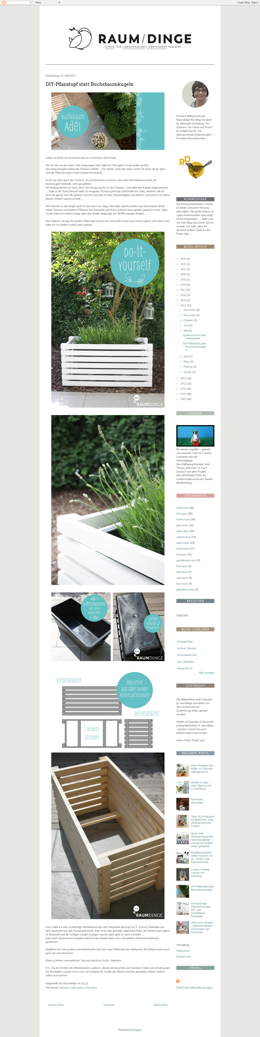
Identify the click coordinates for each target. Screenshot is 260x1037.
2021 (183, 269)
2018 (183, 284)
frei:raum (64, 987)
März (187, 361)
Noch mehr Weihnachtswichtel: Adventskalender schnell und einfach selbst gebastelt (202, 840)
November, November (197, 801)
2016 (183, 294)
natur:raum (77, 987)
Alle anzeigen (206, 672)
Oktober (189, 320)
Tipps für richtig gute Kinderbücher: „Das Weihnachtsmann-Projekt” (202, 821)
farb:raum (181, 571)
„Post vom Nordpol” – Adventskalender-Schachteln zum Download (202, 927)
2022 (183, 263)
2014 (183, 305)
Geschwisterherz (187, 654)
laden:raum (182, 542)
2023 (183, 258)
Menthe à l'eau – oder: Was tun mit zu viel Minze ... (201, 785)
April (186, 356)
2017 (183, 289)
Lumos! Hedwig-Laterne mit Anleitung (200, 872)
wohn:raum (182, 548)
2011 (183, 388)
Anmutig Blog (184, 641)
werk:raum (91, 987)
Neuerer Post (56, 1004)
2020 (183, 274)
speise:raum (183, 536)
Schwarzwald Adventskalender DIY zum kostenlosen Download (200, 910)
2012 (183, 383)
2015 (183, 300)
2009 (183, 399)
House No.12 (184, 668)
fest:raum (181, 513)
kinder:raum (183, 519)
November (190, 315)
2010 (183, 393)
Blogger (137, 1029)
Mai (186, 330)
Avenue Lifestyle (186, 648)
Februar (188, 366)
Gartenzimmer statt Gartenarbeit (194, 337)
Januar (188, 371)
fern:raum (181, 566)
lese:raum (182, 583)
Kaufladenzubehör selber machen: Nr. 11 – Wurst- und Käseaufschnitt (202, 857)
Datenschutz (183, 956)
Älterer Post (160, 1004)
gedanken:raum (185, 589)
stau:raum (182, 577)
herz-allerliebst (185, 661)
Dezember (190, 309)
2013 (183, 378)
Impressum (183, 950)
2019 (183, 279)
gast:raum (182, 525)
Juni (186, 325)
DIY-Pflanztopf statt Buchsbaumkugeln (90, 84)
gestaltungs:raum (186, 560)
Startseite (108, 1004)
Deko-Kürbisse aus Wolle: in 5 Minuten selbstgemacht (202, 768)
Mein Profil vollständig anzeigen (194, 987)
